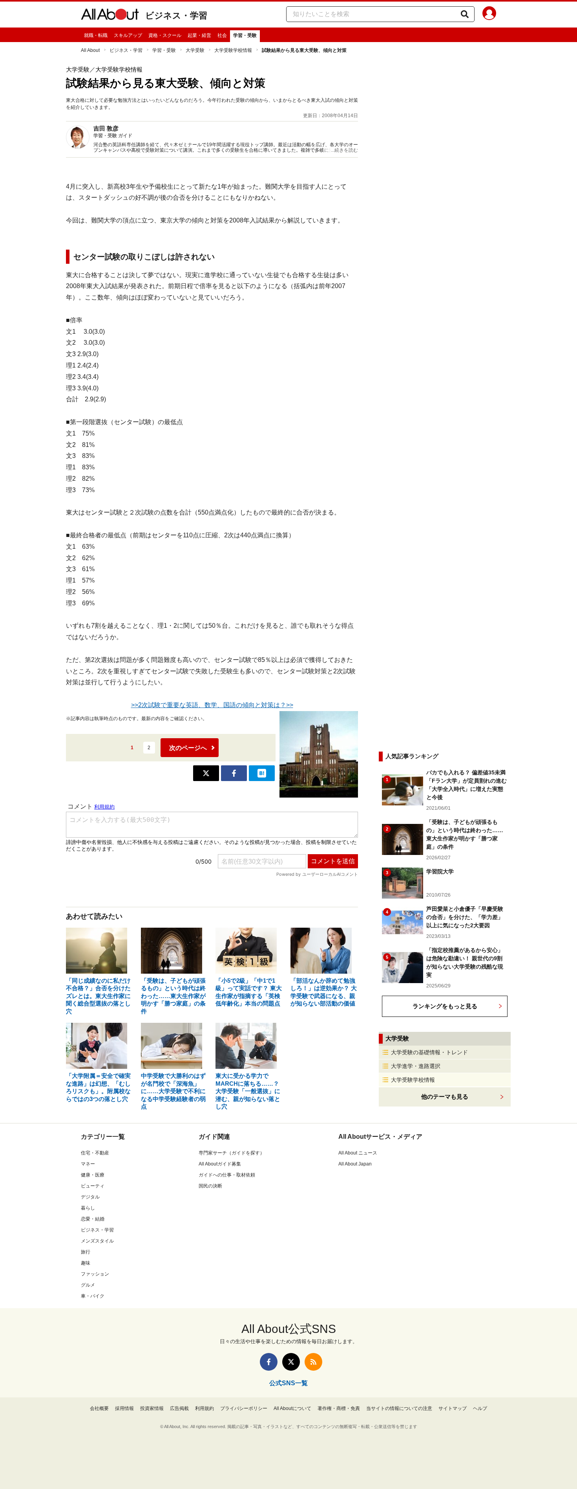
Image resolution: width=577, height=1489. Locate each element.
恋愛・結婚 (92, 1219)
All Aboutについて (292, 1408)
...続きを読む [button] (344, 150)
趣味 (85, 1263)
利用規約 (204, 1408)
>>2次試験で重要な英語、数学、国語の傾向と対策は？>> (212, 705)
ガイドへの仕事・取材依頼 (227, 1175)
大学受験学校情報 (233, 50)
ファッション (95, 1274)
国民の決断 (210, 1186)
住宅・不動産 (95, 1153)
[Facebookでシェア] (234, 773)
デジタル (90, 1197)
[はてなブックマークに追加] (262, 773)
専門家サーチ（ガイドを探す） (232, 1153)
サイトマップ (452, 1408)
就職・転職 (96, 35)
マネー (88, 1164)
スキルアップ (128, 35)
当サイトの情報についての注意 (399, 1408)
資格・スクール (164, 35)
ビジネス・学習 (176, 15)
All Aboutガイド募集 (220, 1164)
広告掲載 (179, 1408)
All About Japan (355, 1164)
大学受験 (195, 50)
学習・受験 (245, 35)
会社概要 (99, 1408)
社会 (222, 35)
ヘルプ (480, 1408)
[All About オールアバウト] (110, 16)
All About (90, 50)
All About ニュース (357, 1153)
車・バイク (92, 1296)
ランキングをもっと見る (445, 1006)
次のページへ (188, 747)
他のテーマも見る (444, 1096)
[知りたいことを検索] (465, 14)
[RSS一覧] (313, 1362)
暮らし (88, 1208)
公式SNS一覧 (288, 1383)
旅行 (85, 1252)
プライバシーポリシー (243, 1408)
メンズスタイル (97, 1241)
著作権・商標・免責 (339, 1408)
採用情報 (124, 1408)
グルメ (88, 1285)
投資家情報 (152, 1408)
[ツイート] (206, 773)
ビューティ (92, 1186)
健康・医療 (92, 1175)
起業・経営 (199, 35)
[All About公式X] (291, 1362)
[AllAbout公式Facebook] (269, 1362)
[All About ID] (489, 14)
